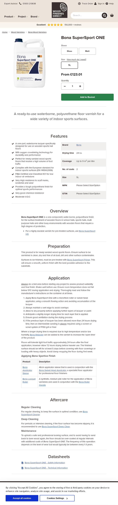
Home (4, 32)
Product (8, 16)
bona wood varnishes (37, 32)
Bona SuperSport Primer (78, 259)
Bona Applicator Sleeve (27, 370)
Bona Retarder (36, 334)
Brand (34, 16)
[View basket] (112, 15)
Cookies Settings (55, 498)
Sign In (100, 3)
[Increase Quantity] (80, 86)
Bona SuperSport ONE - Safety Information (45, 462)
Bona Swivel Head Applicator (52, 370)
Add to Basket (87, 97)
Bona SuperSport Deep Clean (56, 426)
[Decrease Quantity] (64, 86)
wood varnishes (18, 32)
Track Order (87, 3)
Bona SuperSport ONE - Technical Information (46, 468)
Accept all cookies (22, 498)
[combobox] (89, 15)
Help (111, 3)
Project (22, 16)
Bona (78, 145)
